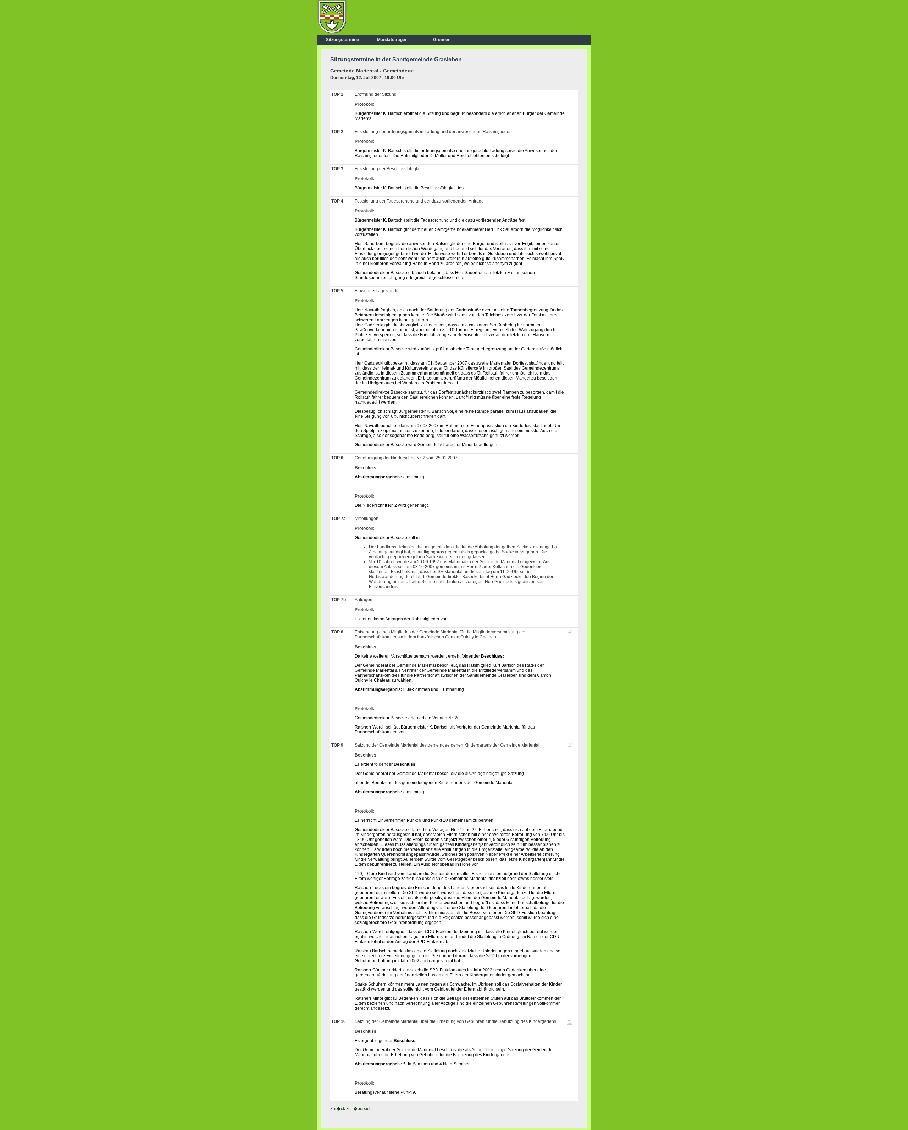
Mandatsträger (392, 39)
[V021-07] (569, 746)
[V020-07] (569, 633)
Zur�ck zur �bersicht (351, 1108)
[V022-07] (569, 1023)
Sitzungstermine (342, 39)
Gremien (441, 39)
